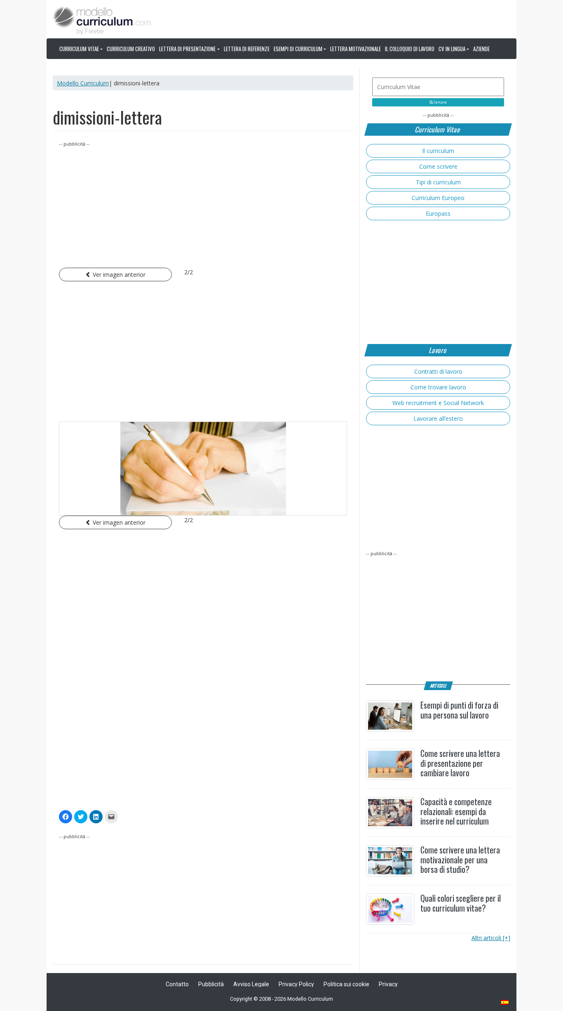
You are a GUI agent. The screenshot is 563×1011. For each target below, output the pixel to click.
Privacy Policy (296, 984)
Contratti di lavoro (438, 371)
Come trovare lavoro (438, 387)
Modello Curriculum (83, 83)
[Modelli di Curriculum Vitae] (505, 1003)
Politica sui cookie (346, 984)
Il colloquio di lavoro (409, 49)
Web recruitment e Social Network (438, 403)
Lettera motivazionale (355, 49)
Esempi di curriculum (298, 49)
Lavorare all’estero (438, 418)
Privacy (388, 984)
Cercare (440, 102)
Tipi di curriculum (438, 182)
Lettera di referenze (247, 49)
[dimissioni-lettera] (203, 468)
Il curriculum (438, 151)
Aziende (481, 49)
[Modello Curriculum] (102, 19)
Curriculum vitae (79, 49)
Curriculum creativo (131, 49)
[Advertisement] (203, 206)
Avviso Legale (251, 984)
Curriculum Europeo (438, 198)
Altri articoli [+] (491, 938)
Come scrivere (438, 166)
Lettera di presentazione (187, 49)
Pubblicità (211, 984)
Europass (438, 213)
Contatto (177, 984)
